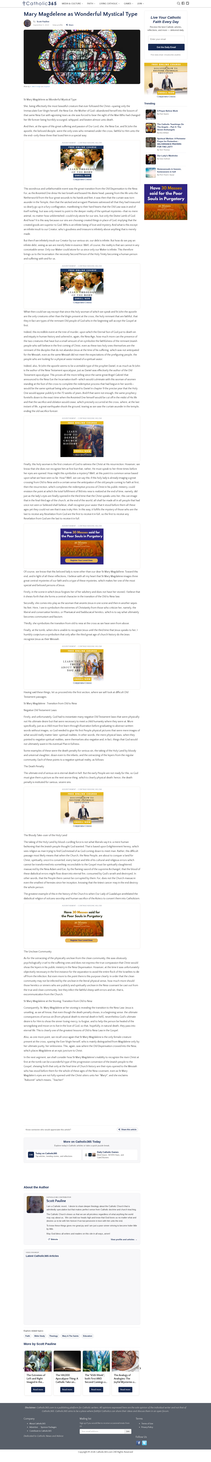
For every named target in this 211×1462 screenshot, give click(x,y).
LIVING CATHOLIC (108, 3)
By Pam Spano (163, 114)
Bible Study (39, 1336)
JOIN (140, 3)
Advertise (33, 1427)
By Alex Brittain (163, 133)
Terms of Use (147, 1424)
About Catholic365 (37, 1424)
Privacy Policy (147, 1427)
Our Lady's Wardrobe (167, 155)
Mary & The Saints (70, 1336)
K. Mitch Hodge (35, 86)
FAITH (90, 3)
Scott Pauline (43, 21)
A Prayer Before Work (167, 111)
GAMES (128, 3)
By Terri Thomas (163, 150)
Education (87, 1336)
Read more (38, 1389)
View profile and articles (124, 1239)
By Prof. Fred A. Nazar (165, 175)
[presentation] (24, 1368)
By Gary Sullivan (163, 159)
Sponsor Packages (49, 1427)
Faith (27, 1336)
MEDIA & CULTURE (71, 3)
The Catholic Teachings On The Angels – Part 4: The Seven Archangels (170, 127)
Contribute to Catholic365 (40, 1431)
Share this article (128, 1129)
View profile (58, 25)
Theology (53, 1336)
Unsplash (46, 86)
